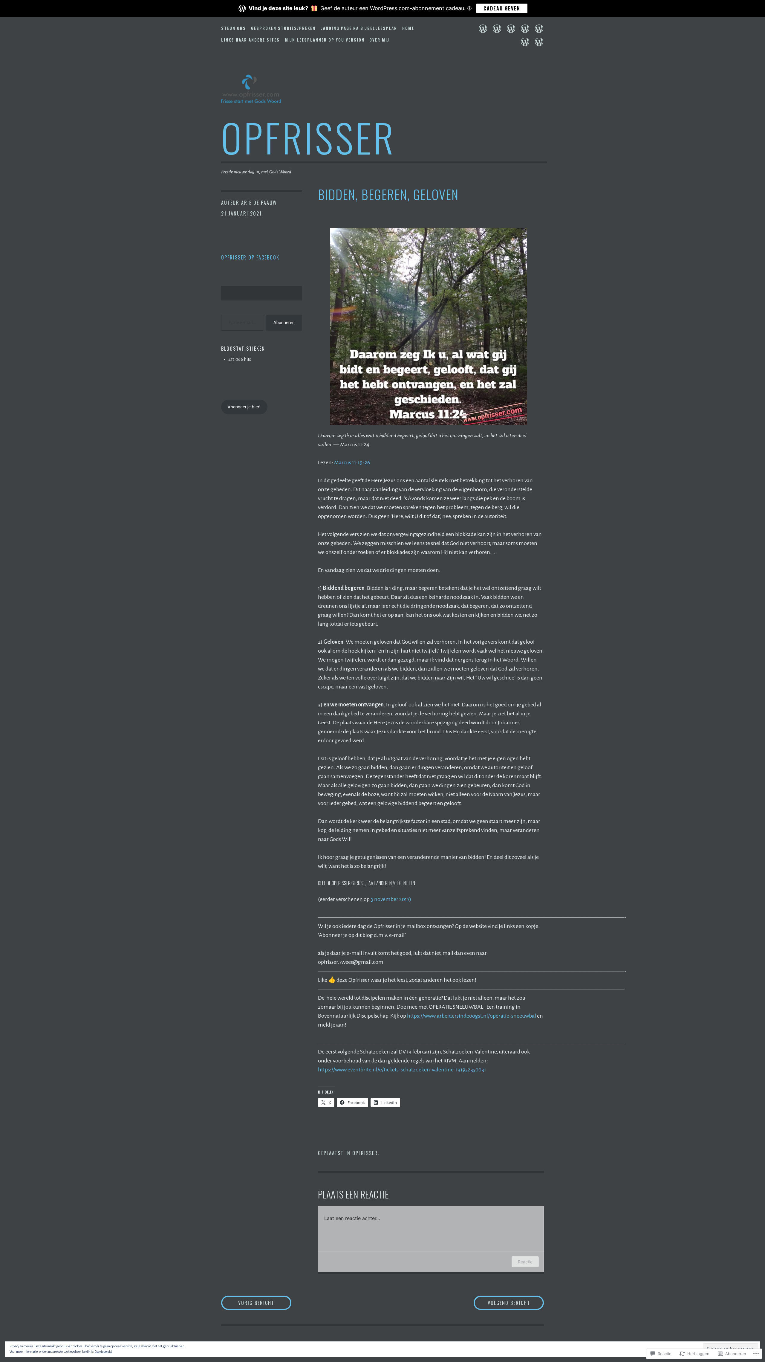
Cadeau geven (502, 8)
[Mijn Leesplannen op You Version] (525, 42)
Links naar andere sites (250, 40)
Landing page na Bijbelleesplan (358, 28)
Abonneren (284, 322)
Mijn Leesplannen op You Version (325, 40)
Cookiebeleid (103, 1351)
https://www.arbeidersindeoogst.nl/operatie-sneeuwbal (471, 1016)
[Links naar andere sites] (539, 28)
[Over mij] (539, 42)
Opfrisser (308, 137)
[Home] (525, 28)
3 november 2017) (391, 899)
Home (408, 28)
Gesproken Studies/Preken (283, 28)
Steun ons (233, 28)
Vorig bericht (247, 1302)
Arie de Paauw (259, 202)
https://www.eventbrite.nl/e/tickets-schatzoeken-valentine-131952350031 (402, 1070)
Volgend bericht (502, 1302)
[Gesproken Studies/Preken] (497, 28)
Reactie (525, 1261)
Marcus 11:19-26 (352, 462)
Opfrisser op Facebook (250, 257)
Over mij (379, 40)
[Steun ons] (483, 28)
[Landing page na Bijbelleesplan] (511, 28)
